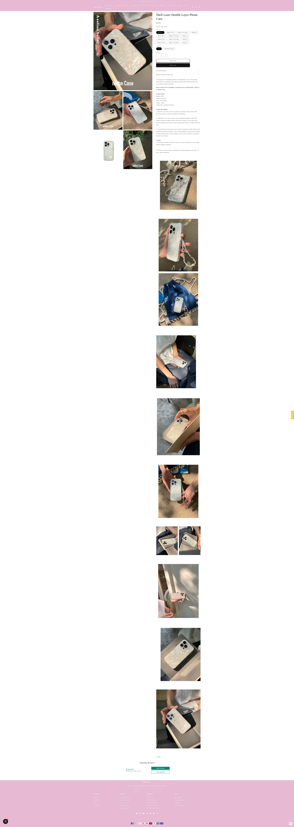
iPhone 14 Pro (161, 35)
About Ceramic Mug (179, 805)
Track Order (96, 797)
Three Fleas (148, 826)
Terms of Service (124, 805)
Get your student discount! (153, 808)
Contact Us (96, 802)
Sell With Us (150, 797)
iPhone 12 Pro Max (174, 42)
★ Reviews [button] (292, 415)
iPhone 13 (185, 35)
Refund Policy (96, 800)
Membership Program (152, 802)
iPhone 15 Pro (170, 32)
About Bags (177, 802)
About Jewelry (177, 797)
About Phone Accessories (180, 800)
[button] (126, 5)
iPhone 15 (160, 32)
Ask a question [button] (160, 772)
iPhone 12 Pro (161, 42)
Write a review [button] (160, 768)
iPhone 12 (185, 39)
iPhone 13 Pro (161, 39)
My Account (96, 805)
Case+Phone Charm (169, 48)
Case (159, 48)
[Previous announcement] (94, 1)
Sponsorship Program (152, 805)
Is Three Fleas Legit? (125, 800)
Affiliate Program (151, 800)
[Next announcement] (200, 1)
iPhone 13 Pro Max (174, 39)
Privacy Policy (123, 802)
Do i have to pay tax (125, 808)
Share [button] (159, 756)
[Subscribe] (159, 790)
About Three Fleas (124, 797)
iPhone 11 (185, 42)
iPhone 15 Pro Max (183, 32)
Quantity (158, 52)
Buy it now (173, 65)
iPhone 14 (194, 32)
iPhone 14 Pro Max (174, 35)
